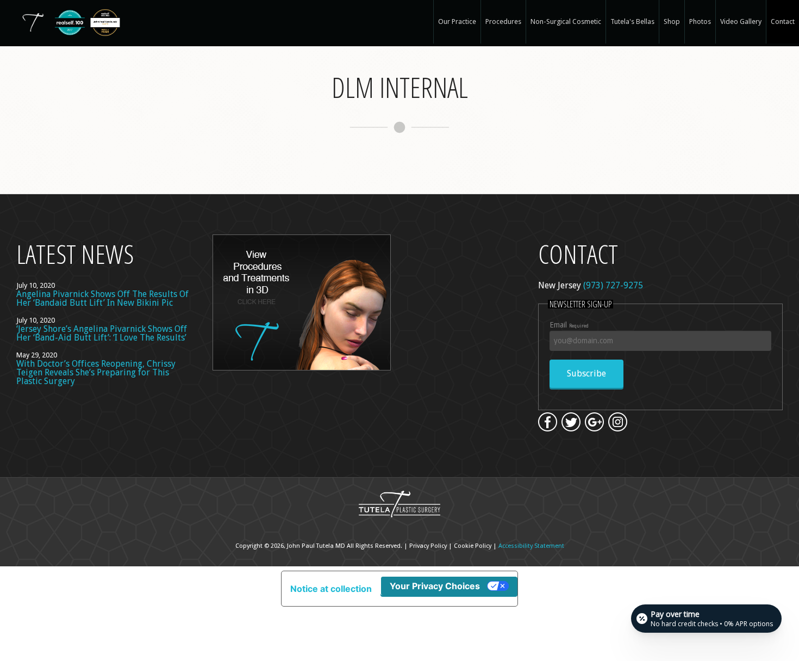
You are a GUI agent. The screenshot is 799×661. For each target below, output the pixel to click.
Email (569, 324)
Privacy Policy (428, 545)
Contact (783, 21)
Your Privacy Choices (435, 585)
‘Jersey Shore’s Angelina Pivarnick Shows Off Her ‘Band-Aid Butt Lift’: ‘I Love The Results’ (101, 333)
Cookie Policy (472, 545)
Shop (672, 21)
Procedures (503, 21)
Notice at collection (331, 588)
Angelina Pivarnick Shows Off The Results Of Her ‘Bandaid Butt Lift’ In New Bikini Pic (102, 298)
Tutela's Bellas (632, 21)
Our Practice (457, 21)
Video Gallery (740, 21)
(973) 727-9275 (613, 285)
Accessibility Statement (531, 545)
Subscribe (586, 373)
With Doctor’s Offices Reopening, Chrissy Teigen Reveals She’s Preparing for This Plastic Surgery (96, 372)
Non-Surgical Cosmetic (565, 21)
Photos (700, 21)
